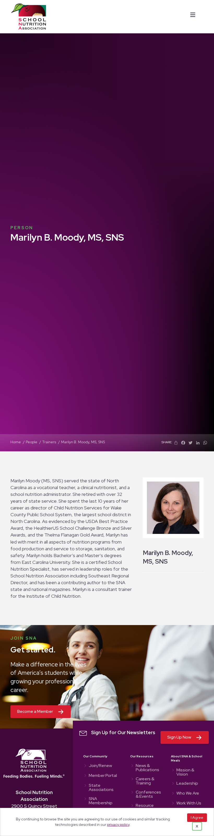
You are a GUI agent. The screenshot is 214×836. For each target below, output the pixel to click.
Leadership (187, 783)
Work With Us (188, 803)
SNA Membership (100, 801)
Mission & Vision (185, 772)
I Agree (197, 817)
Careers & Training (145, 781)
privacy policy (118, 824)
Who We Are (187, 793)
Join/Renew (100, 766)
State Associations (101, 787)
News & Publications (147, 768)
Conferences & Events (148, 794)
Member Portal (103, 775)
